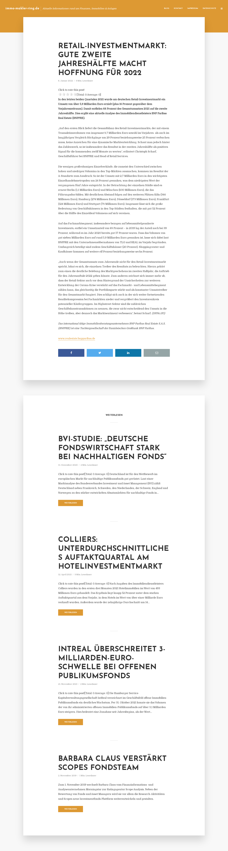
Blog (166, 8)
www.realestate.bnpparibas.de (76, 338)
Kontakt (178, 8)
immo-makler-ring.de (22, 8)
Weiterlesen (70, 503)
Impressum (192, 8)
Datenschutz (209, 8)
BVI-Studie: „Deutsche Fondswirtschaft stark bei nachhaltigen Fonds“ (112, 448)
